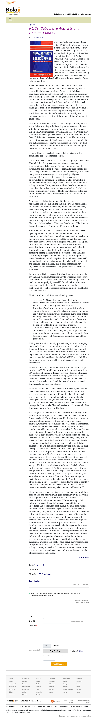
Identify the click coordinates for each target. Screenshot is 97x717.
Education (79, 681)
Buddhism (79, 678)
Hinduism (52, 684)
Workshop (38, 695)
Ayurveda (52, 678)
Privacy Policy (71, 701)
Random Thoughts (68, 689)
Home (65, 700)
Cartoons (24, 681)
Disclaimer (81, 700)
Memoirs (38, 686)
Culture (65, 681)
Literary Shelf (26, 686)
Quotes (51, 689)
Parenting (65, 686)
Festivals (24, 684)
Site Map (87, 701)
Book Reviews (66, 678)
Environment (12, 684)
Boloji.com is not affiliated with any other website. (72, 14)
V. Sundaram (37, 37)
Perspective (12, 689)
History (65, 684)
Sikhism (11, 692)
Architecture (25, 678)
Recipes (79, 689)
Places (37, 689)
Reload (81, 651)
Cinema (38, 681)
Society (24, 692)
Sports (51, 692)
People (78, 686)
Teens (78, 692)
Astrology (38, 678)
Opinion (32, 24)
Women (24, 695)
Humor (78, 684)
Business (11, 681)
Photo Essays (25, 689)
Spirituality (39, 692)
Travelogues (12, 695)
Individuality (12, 686)
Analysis (11, 678)
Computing (52, 681)
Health (38, 684)
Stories (65, 692)
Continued (84, 557)
